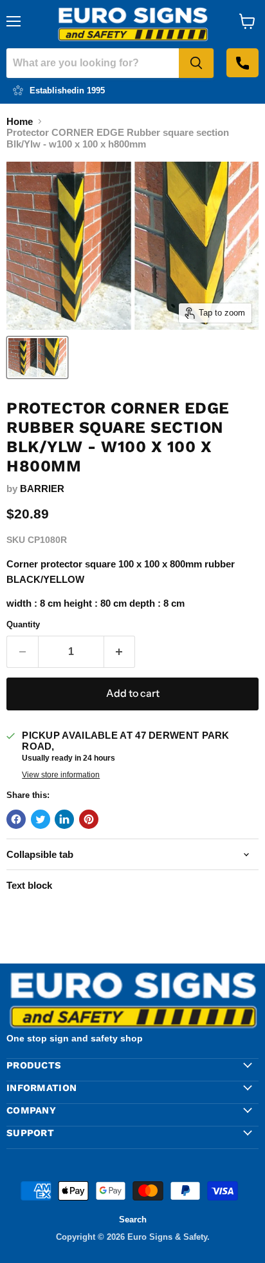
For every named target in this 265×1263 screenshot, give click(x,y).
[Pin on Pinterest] (88, 819)
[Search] (196, 63)
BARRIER (42, 488)
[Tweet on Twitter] (40, 819)
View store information (61, 774)
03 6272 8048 (242, 62)
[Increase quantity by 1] (120, 652)
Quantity (23, 624)
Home (19, 121)
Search (133, 1219)
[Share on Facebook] (16, 819)
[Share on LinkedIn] (64, 819)
